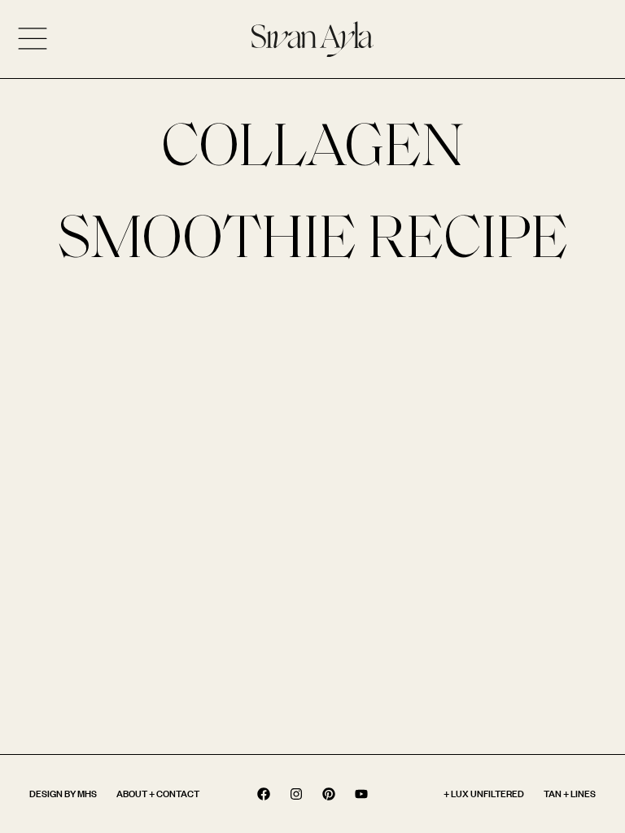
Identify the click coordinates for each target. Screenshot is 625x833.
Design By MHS (63, 793)
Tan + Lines (570, 793)
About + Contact (157, 793)
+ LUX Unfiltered (484, 793)
